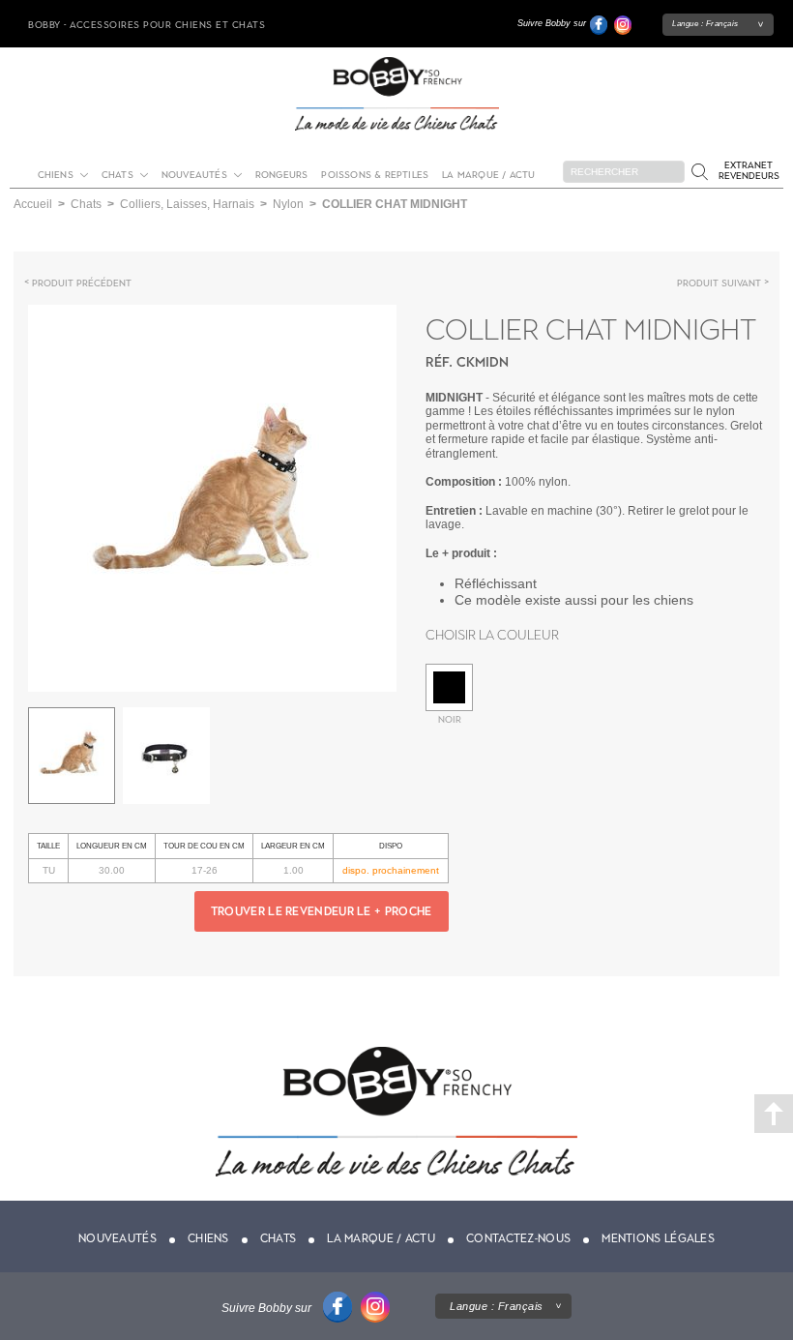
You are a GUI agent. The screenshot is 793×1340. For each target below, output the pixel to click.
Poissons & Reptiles (374, 174)
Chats (117, 174)
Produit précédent (82, 283)
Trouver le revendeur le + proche (321, 911)
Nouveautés (194, 174)
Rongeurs (281, 174)
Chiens (55, 174)
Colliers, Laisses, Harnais (187, 204)
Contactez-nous (518, 1238)
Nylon (288, 204)
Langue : (705, 23)
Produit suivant (719, 283)
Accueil (33, 204)
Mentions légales (658, 1238)
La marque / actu (488, 174)
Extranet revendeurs (749, 170)
